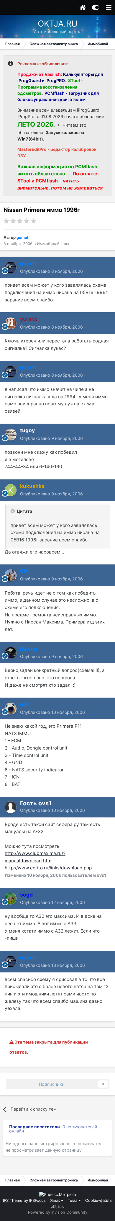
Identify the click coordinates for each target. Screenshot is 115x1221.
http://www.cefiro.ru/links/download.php (48, 868)
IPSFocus (37, 1200)
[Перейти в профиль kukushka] (11, 490)
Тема (73, 1200)
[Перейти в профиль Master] (11, 653)
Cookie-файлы (98, 1200)
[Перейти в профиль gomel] (11, 267)
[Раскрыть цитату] (13, 511)
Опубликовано (51, 271)
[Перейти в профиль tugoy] (11, 434)
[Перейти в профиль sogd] (11, 899)
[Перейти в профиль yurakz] (11, 323)
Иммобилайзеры (53, 243)
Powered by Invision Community (57, 1212)
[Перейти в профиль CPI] (11, 575)
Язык (55, 1200)
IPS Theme (12, 1200)
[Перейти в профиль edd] (11, 708)
